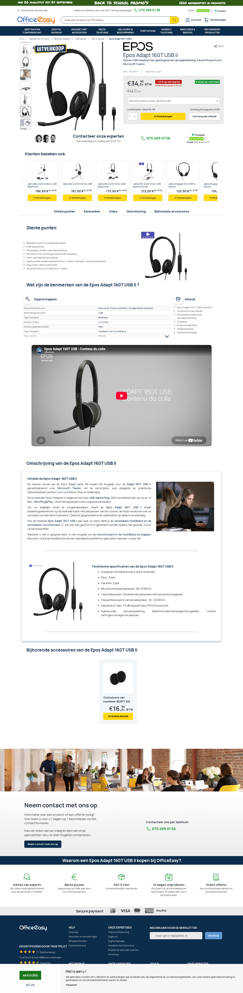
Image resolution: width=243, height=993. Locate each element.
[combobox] (120, 20)
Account (196, 19)
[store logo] (36, 20)
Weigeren (71, 984)
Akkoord (30, 975)
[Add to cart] (42, 197)
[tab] (122, 227)
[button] (25, 44)
